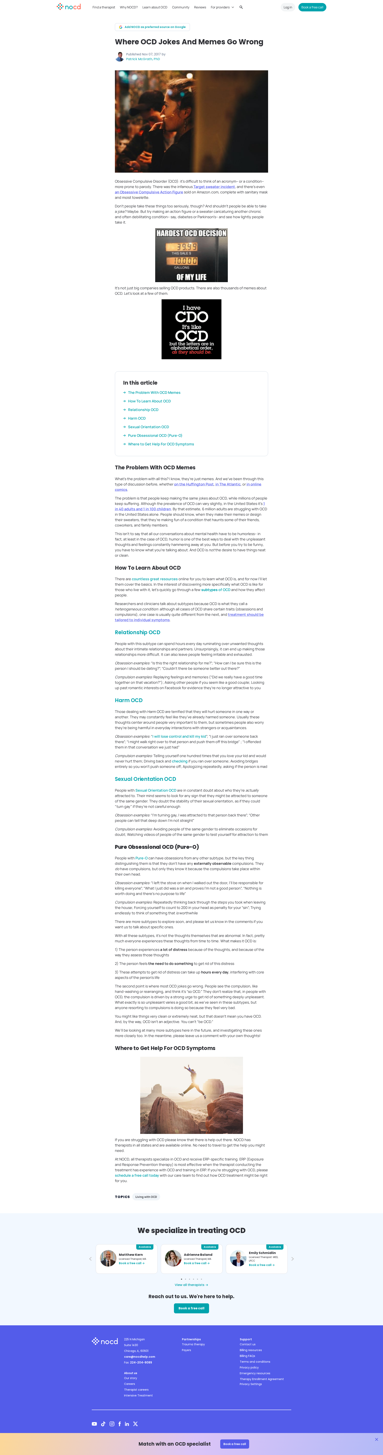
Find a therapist (104, 7)
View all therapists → (191, 1285)
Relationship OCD (137, 632)
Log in (288, 7)
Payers (186, 1350)
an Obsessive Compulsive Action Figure (149, 192)
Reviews (200, 7)
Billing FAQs (247, 1356)
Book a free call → (132, 1263)
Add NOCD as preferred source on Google (155, 27)
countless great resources (155, 578)
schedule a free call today (137, 1175)
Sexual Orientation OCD (145, 779)
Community (180, 7)
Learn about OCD (154, 7)
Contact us (248, 1344)
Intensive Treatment (138, 1395)
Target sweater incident (214, 186)
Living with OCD (146, 1197)
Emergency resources (255, 1373)
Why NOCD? (129, 7)
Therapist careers (136, 1390)
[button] (90, 1259)
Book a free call (312, 7)
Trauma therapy (193, 1344)
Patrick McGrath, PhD (143, 59)
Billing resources (251, 1350)
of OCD (215, 589)
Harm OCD (129, 700)
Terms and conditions (255, 1362)
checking (180, 761)
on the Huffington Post (194, 484)
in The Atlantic (228, 484)
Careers (129, 1384)
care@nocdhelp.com (139, 1357)
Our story (130, 1378)
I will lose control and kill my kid (179, 736)
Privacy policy (249, 1367)
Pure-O (141, 858)
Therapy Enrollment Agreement (262, 1379)
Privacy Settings (251, 1384)
